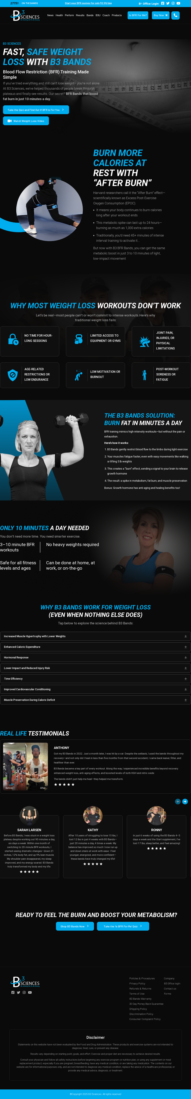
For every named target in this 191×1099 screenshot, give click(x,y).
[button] (185, 636)
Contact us (170, 988)
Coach (106, 15)
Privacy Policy (137, 983)
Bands (90, 15)
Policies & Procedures (142, 978)
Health (59, 15)
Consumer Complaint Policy (145, 1019)
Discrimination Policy (141, 1013)
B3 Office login (172, 983)
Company (169, 978)
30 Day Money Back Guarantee (146, 1003)
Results (80, 15)
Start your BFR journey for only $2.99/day (88, 3)
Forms (167, 993)
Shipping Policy (138, 1008)
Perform (69, 15)
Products (117, 15)
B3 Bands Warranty (140, 998)
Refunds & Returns (140, 988)
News (50, 15)
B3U (98, 15)
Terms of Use (136, 993)
